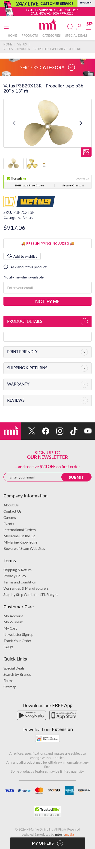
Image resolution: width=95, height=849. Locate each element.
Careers (9, 517)
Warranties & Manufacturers (26, 588)
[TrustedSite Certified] (47, 811)
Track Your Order (17, 640)
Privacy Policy (14, 576)
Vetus (28, 217)
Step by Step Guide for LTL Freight (30, 594)
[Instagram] (56, 431)
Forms (8, 680)
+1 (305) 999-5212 (60, 13)
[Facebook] (42, 431)
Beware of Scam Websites (24, 548)
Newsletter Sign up (18, 634)
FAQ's (8, 647)
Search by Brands (17, 674)
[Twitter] (28, 431)
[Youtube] (84, 431)
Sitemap (9, 687)
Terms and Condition (19, 582)
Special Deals (13, 668)
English (86, 2)
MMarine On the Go (19, 536)
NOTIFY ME (47, 301)
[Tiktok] (70, 431)
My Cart (10, 628)
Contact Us (12, 511)
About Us (11, 505)
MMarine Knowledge (20, 542)
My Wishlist (13, 622)
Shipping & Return (17, 570)
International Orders (19, 529)
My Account (13, 616)
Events (8, 523)
